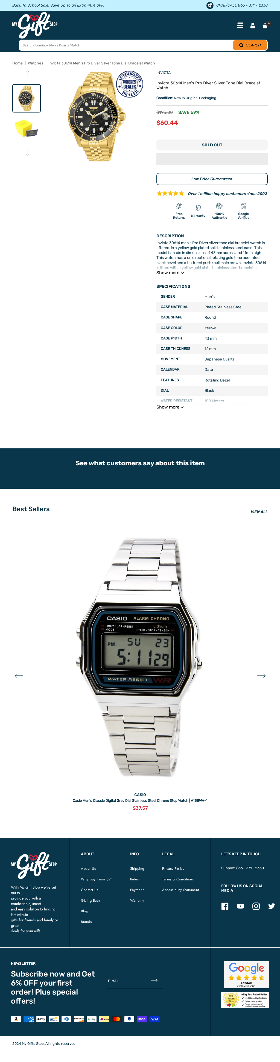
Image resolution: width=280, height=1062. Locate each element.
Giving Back (90, 900)
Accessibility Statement (180, 889)
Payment (137, 889)
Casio (140, 794)
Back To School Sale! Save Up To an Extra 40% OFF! (58, 5)
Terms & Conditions (178, 879)
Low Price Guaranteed (211, 179)
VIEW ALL (259, 512)
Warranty (137, 900)
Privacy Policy (173, 868)
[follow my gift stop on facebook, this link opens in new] (225, 908)
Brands (86, 921)
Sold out (212, 145)
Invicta (163, 72)
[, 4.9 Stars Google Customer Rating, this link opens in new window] (246, 974)
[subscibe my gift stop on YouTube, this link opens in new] (240, 908)
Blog (84, 911)
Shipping (137, 868)
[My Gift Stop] (34, 854)
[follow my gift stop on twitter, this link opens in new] (271, 908)
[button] (212, 159)
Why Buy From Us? (96, 879)
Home (17, 63)
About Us (88, 868)
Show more (167, 272)
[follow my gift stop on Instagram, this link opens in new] (256, 908)
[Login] (253, 26)
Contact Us (89, 889)
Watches (35, 63)
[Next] (28, 153)
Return (135, 879)
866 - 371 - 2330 (250, 868)
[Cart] (265, 25)
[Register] (154, 980)
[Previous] (28, 74)
